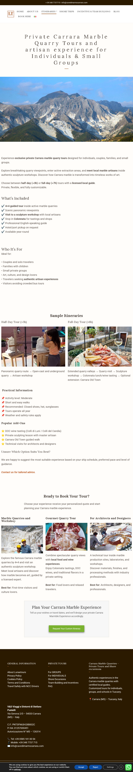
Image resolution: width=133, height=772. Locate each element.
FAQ (50, 686)
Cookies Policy (14, 679)
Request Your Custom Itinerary (66, 628)
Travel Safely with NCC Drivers (23, 686)
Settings (110, 767)
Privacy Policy (14, 675)
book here (24, 16)
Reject (95, 767)
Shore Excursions (57, 679)
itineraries (48, 11)
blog (117, 11)
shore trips (66, 11)
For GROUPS (54, 672)
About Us (32, 11)
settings (17, 769)
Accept (81, 767)
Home (20, 11)
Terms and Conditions (18, 682)
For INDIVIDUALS (57, 675)
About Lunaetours (16, 672)
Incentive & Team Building (93, 11)
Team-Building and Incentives (63, 682)
